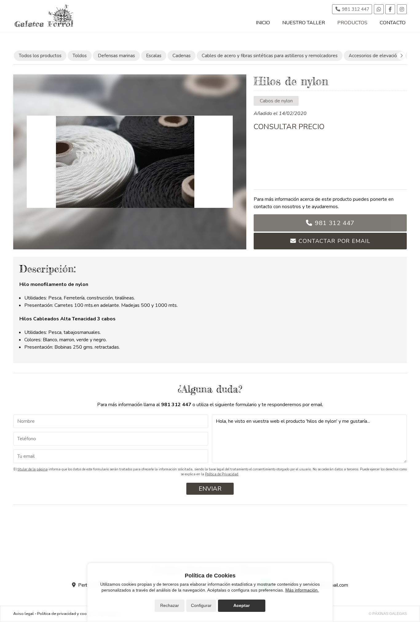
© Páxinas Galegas (388, 614)
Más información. (302, 590)
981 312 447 (335, 223)
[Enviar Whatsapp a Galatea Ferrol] (379, 9)
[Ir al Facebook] (390, 9)
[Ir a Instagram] (402, 9)
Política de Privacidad (221, 474)
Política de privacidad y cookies (65, 613)
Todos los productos (40, 56)
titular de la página (33, 469)
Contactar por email (334, 241)
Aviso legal (23, 613)
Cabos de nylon (276, 100)
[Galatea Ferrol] (44, 16)
